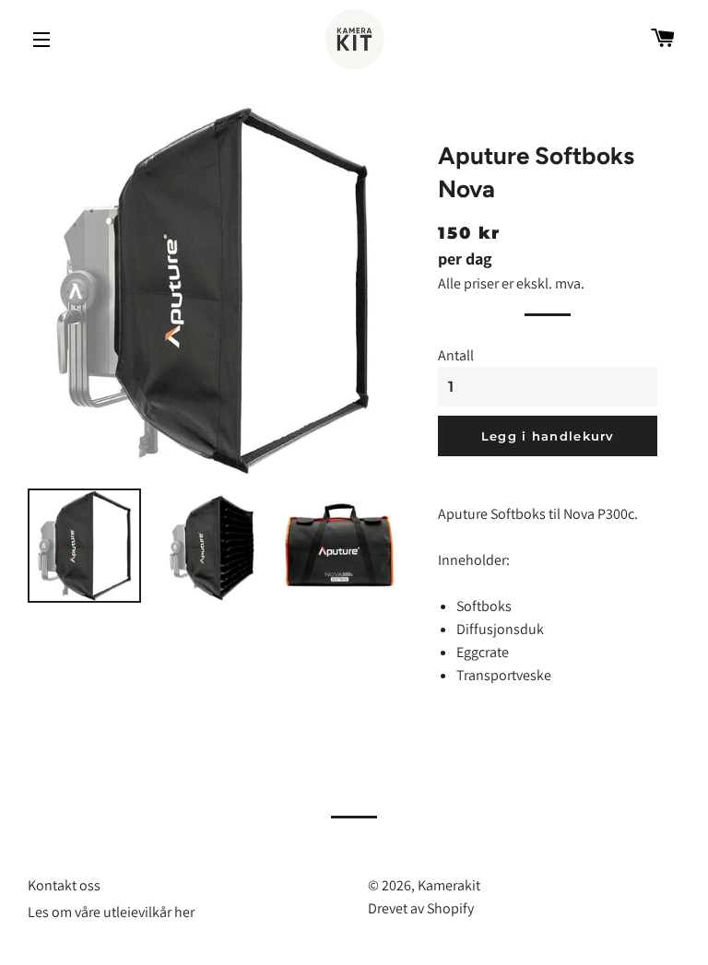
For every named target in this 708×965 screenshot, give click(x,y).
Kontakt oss (64, 885)
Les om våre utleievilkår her (111, 912)
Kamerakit (449, 885)
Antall (456, 355)
